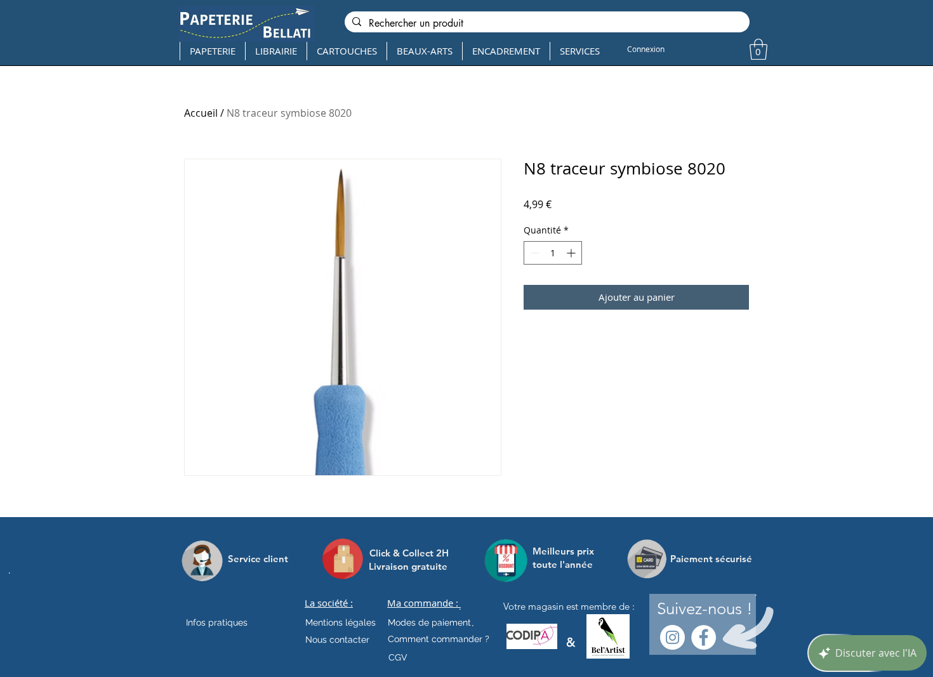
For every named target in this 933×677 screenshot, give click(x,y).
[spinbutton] (552, 253)
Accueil (201, 113)
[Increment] (572, 253)
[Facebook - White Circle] (703, 637)
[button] (758, 49)
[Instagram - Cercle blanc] (672, 637)
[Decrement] (533, 253)
